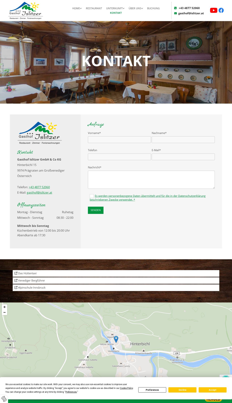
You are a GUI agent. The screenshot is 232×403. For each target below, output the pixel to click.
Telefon (92, 150)
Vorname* (94, 133)
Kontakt (116, 12)
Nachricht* (94, 167)
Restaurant (94, 8)
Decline (182, 390)
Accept (212, 390)
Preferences (152, 390)
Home (76, 8)
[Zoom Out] (4, 312)
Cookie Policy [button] (126, 388)
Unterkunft (114, 8)
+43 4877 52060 (189, 8)
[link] (77, 8)
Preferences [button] (71, 392)
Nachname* (159, 133)
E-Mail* (156, 150)
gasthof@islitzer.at (191, 13)
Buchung (153, 8)
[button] (116, 339)
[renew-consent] (4, 399)
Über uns (135, 8)
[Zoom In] (4, 307)
